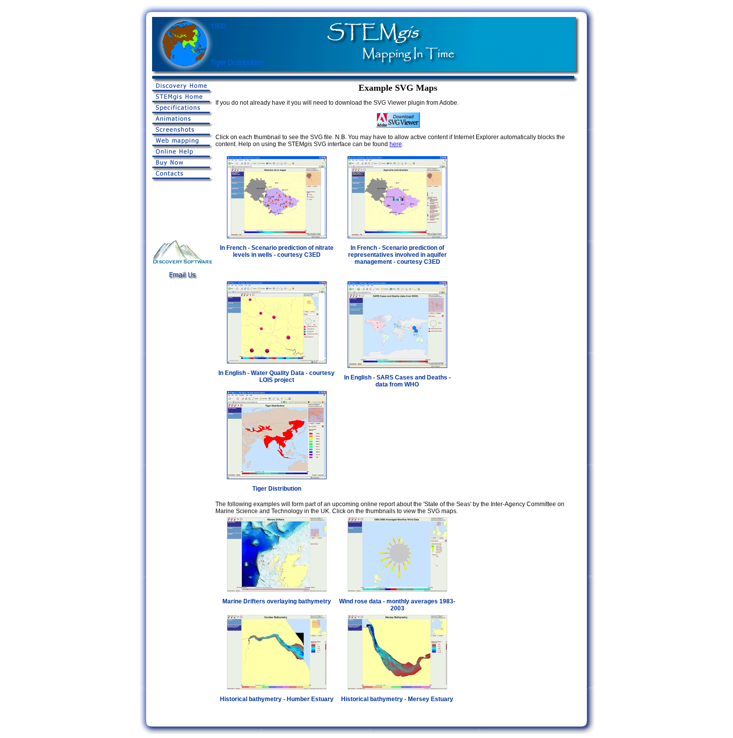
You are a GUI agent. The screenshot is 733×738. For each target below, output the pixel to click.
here (395, 144)
